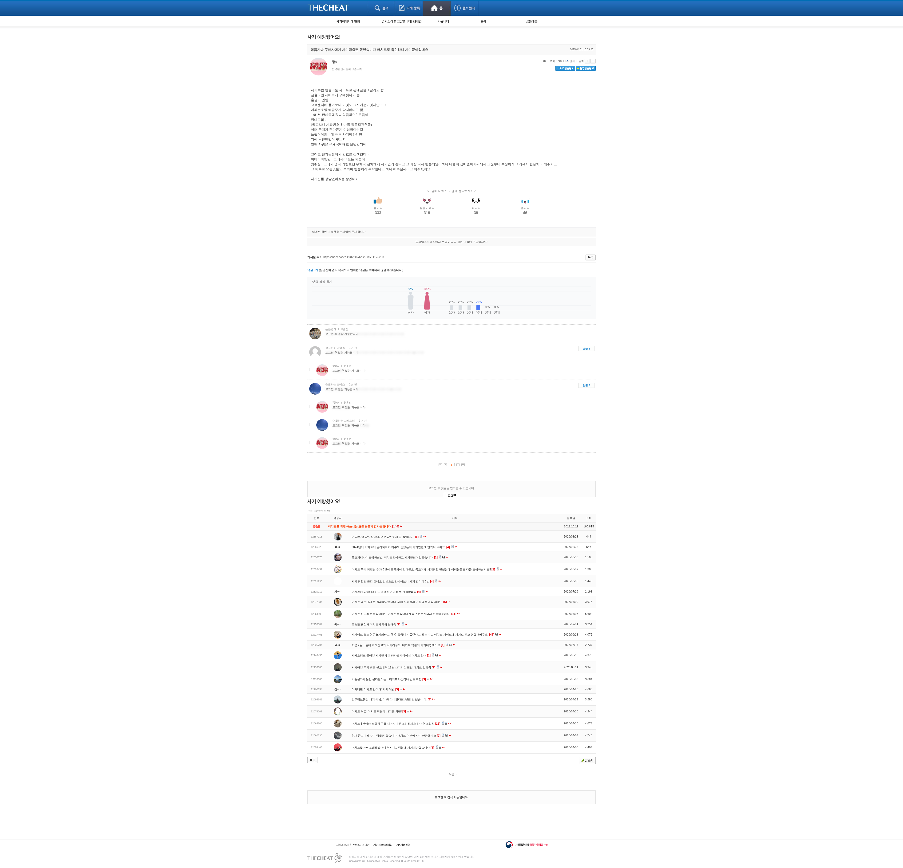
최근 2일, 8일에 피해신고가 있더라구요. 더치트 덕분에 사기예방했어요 (398, 645)
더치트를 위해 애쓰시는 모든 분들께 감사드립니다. (364, 526)
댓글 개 (312, 270)
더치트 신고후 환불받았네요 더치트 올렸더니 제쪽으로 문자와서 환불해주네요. (404, 614)
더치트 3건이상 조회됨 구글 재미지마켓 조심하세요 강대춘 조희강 (396, 723)
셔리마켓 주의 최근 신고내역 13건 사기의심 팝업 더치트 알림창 (393, 667)
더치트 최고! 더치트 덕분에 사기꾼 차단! (379, 711)
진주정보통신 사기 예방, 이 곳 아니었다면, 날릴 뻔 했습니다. (391, 699)
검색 (381, 8)
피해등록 (409, 8)
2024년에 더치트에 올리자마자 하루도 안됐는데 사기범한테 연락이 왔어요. (401, 547)
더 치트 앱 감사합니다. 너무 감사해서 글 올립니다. (385, 536)
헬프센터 (465, 8)
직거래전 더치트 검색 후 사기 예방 (375, 689)
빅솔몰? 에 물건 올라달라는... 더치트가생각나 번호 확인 (389, 679)
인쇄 (572, 61)
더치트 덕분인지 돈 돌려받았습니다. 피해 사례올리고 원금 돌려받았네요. (399, 602)
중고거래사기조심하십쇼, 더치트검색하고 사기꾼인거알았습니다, (395, 557)
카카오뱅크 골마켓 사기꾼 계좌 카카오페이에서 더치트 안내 (391, 655)
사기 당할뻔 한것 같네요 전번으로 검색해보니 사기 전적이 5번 (393, 581)
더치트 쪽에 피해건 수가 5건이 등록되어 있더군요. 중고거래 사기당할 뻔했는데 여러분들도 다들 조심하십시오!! (423, 569)
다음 (451, 774)
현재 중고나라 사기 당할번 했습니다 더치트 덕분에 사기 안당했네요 (396, 735)
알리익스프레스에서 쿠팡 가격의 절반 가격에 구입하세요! (451, 242)
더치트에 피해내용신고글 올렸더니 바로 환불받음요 (386, 591)
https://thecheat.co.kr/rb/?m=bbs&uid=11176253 (353, 257)
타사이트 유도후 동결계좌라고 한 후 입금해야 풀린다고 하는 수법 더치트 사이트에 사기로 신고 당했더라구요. (423, 634)
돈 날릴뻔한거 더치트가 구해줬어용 (376, 624)
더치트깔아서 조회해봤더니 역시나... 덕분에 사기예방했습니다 (393, 747)
